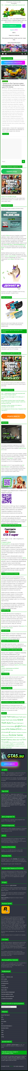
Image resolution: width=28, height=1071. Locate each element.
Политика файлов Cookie (7, 994)
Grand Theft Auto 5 (13, 92)
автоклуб (20, 102)
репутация (18, 118)
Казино (10, 742)
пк (14, 746)
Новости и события (14, 35)
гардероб (21, 104)
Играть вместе (13, 416)
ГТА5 (14, 107)
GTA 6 (2, 672)
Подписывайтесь (6, 544)
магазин (18, 111)
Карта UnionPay (4, 897)
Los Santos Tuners (14, 97)
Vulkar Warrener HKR (18, 100)
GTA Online (5, 81)
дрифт (22, 107)
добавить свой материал (12, 1044)
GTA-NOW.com (4, 981)
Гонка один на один (6, 106)
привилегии (13, 118)
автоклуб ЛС (4, 104)
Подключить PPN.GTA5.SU (13, 62)
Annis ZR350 (10, 90)
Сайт (2, 1032)
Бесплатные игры (8, 670)
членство (7, 125)
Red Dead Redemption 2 (6, 1025)
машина (14, 113)
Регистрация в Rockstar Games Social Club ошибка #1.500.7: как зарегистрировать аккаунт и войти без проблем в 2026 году (13, 402)
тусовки (20, 123)
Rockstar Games (22, 99)
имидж (13, 109)
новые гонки (14, 114)
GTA (10, 88)
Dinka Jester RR (16, 90)
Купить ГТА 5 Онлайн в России (8, 196)
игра (24, 744)
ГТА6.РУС (3, 985)
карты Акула (11, 42)
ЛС (15, 111)
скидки (3, 748)
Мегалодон (17, 42)
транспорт (9, 123)
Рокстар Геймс (18, 742)
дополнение (18, 107)
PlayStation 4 (19, 732)
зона (3, 109)
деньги (15, 744)
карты (11, 259)
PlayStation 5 (16, 99)
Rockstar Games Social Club (18, 737)
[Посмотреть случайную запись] (25, 53)
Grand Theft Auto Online (9, 720)
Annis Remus (4, 90)
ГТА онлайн (10, 107)
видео (11, 744)
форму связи (6, 639)
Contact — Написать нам (7, 977)
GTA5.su (3, 772)
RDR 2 (13, 32)
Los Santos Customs (6, 97)
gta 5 (20, 726)
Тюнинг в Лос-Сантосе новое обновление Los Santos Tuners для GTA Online (13, 85)
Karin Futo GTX (18, 95)
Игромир (15, 858)
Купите (18, 1057)
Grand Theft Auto (5, 92)
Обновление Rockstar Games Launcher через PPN (14, 39)
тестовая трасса (16, 121)
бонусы (8, 744)
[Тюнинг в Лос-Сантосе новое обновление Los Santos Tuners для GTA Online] (14, 66)
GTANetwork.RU (4, 983)
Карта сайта (4, 990)
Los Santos (23, 95)
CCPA (2, 974)
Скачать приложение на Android (9, 668)
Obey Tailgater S (8, 99)
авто (17, 102)
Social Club (5, 739)
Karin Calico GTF (11, 95)
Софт (2, 1034)
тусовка (16, 123)
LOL (2, 1023)
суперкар (4, 121)
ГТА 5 (23, 106)
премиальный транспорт (16, 116)
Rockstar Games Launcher (7, 737)
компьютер (7, 111)
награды (9, 114)
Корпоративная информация (8, 992)
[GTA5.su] (14, 48)
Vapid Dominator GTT (9, 100)
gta (16, 726)
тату (7, 121)
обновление (20, 114)
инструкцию (10, 458)
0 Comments (14, 88)
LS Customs (20, 97)
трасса (13, 123)
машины (18, 113)
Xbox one (16, 740)
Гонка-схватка (14, 106)
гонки (18, 106)
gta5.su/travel (13, 885)
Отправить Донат (6, 542)
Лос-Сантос (12, 111)
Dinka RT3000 (21, 90)
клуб (3, 111)
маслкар (10, 113)
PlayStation (13, 732)
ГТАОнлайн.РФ (4, 987)
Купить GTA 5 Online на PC (13, 26)
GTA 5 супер (4, 979)
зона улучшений (8, 109)
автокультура (10, 104)
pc (12, 99)
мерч (21, 113)
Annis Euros (21, 88)
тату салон (11, 121)
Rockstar (7, 735)
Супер (2, 1036)
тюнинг (3, 125)
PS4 (3, 735)
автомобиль (16, 104)
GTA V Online (24, 729)
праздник (17, 746)
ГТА (20, 106)
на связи (21, 259)
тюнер (23, 123)
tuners (3, 100)
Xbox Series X (13, 102)
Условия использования (6, 998)
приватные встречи (6, 118)
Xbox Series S (7, 102)
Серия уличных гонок (10, 120)
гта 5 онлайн (4, 107)
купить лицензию (10, 256)
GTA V (18, 729)
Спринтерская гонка (19, 120)
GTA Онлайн (4, 732)
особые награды (5, 116)
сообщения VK (5, 637)
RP (2, 670)
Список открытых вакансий (7, 996)
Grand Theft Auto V (9, 94)
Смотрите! (3, 895)
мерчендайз (4, 114)
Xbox (11, 740)
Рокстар (13, 742)
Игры (2, 1030)
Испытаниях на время (19, 109)
